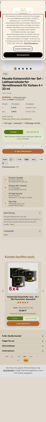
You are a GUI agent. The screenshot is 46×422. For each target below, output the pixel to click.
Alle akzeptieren (23, 55)
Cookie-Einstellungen (23, 49)
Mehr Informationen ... (31, 43)
